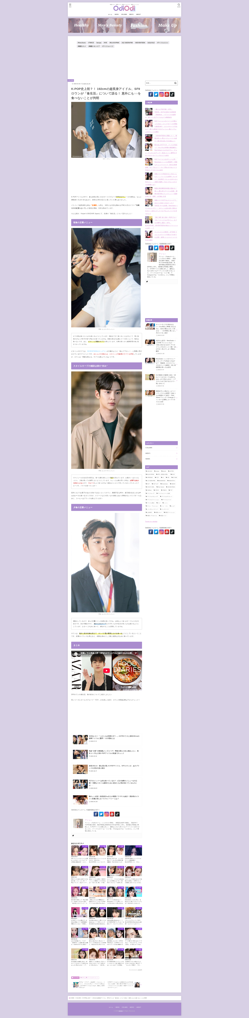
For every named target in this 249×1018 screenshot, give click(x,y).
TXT (171, 490)
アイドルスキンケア (152, 496)
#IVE (105, 42)
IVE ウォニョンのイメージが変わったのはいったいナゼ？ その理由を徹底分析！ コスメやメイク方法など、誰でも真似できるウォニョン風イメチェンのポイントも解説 (161, 126)
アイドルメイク (167, 499)
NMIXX (173, 484)
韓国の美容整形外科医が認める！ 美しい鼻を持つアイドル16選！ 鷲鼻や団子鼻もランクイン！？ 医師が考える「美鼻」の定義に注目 (161, 192)
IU (163, 477)
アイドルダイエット (92, 977)
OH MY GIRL (150, 487)
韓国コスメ (159, 512)
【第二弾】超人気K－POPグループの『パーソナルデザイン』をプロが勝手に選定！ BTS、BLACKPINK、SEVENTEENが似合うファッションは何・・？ (161, 223)
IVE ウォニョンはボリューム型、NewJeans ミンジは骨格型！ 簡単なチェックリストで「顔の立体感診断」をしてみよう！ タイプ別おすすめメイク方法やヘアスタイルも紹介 (161, 165)
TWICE (165, 490)
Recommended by (133, 969)
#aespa (98, 42)
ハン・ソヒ (165, 506)
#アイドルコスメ (162, 42)
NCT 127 (155, 484)
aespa (157, 471)
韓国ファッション (170, 512)
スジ (159, 503)
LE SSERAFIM (151, 480)
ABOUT (138, 14)
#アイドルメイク (107, 46)
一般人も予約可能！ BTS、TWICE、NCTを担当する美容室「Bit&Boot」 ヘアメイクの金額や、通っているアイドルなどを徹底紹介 (160, 113)
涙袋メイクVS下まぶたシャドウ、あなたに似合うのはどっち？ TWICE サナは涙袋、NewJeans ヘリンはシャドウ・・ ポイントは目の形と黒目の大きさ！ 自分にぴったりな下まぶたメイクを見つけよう (161, 206)
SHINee (149, 490)
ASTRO (172, 471)
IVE (168, 477)
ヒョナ (173, 506)
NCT (148, 484)
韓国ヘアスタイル (152, 515)
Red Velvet (161, 487)
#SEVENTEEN (140, 42)
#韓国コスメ (82, 46)
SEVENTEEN (171, 487)
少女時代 (149, 512)
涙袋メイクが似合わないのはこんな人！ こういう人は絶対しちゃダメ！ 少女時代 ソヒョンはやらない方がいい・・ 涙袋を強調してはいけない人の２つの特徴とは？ (161, 179)
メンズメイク (165, 509)
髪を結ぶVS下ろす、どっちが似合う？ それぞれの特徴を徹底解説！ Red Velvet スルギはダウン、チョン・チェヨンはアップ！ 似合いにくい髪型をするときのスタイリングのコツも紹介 (161, 150)
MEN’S (131, 14)
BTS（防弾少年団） (163, 474)
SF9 (83, 977)
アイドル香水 (150, 503)
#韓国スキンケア (94, 46)
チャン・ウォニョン (152, 506)
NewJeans (165, 484)
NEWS (117, 14)
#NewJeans (82, 42)
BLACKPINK (150, 474)
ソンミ (166, 503)
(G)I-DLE (149, 471)
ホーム (110, 14)
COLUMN (124, 14)
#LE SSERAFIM (127, 42)
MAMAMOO (162, 480)
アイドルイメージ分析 (164, 493)
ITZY (157, 477)
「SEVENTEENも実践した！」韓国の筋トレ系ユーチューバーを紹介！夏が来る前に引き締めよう (165, 138)
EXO (173, 474)
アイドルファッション (153, 499)
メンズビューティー (152, 509)
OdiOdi (121, 1011)
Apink (164, 471)
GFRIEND (150, 477)
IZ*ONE (175, 477)
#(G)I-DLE (151, 42)
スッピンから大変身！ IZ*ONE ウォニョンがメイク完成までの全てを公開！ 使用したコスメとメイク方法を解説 (161, 236)
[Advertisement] (106, 63)
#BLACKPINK (114, 42)
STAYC (157, 490)
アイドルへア (150, 493)
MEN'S (148, 453)
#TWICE (91, 42)
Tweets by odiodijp (151, 521)
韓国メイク (163, 515)
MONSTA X (172, 480)
